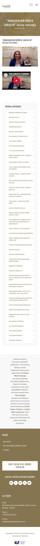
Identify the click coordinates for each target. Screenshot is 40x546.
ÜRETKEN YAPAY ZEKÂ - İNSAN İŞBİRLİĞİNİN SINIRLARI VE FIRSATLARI (20, 195)
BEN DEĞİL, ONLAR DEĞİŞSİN (16, 131)
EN (37, 5)
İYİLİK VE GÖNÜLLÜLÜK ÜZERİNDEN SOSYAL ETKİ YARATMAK (20, 168)
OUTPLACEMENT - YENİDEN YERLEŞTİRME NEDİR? (19, 202)
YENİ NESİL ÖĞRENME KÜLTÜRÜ (16, 254)
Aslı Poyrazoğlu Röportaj (16, 326)
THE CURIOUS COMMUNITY (15, 340)
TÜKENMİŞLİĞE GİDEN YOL (15, 127)
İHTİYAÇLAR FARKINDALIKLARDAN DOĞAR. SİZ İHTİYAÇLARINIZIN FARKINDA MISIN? (20, 299)
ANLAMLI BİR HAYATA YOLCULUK (17, 208)
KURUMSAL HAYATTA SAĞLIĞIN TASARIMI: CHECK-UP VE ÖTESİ (19, 214)
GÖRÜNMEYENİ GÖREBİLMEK (16, 266)
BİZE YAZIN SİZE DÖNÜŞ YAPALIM (20, 466)
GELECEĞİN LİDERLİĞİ (14, 249)
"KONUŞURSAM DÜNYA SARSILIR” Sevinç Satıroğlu (19, 315)
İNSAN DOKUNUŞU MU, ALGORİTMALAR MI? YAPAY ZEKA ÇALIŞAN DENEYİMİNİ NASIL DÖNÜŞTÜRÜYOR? (19, 222)
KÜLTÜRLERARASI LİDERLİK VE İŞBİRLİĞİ (19, 162)
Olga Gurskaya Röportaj (15, 335)
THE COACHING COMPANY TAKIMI (14, 446)
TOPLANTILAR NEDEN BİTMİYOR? (17, 122)
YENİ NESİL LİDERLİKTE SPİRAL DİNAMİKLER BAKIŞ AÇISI (20, 188)
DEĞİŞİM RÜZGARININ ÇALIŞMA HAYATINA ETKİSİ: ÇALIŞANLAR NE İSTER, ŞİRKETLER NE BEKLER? (20, 277)
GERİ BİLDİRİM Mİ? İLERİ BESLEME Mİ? (18, 136)
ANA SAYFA (7, 442)
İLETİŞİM (6, 450)
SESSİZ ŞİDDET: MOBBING (15, 141)
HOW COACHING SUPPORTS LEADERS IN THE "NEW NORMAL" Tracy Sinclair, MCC (20, 292)
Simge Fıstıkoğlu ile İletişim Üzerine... (20, 228)
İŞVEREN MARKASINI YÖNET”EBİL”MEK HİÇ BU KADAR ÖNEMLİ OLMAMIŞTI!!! (20, 285)
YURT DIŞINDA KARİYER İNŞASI (16, 146)
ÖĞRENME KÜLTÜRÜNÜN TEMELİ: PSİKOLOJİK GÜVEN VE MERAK (20, 156)
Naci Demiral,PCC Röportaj (16, 321)
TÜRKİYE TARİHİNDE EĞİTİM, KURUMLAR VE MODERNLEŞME (19, 239)
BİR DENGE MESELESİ (14, 117)
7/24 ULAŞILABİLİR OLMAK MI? (16, 150)
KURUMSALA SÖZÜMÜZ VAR (15, 271)
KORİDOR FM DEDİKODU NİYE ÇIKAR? (18, 112)
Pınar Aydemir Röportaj (15, 331)
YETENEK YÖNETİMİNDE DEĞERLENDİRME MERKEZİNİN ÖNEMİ (19, 260)
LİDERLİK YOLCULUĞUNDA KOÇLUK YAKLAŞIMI (20, 245)
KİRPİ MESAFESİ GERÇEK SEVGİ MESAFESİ (19, 309)
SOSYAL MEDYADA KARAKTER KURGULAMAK (19, 305)
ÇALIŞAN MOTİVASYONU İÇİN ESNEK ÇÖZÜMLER (21, 233)
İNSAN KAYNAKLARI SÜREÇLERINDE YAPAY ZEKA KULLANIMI (21, 181)
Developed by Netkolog (20, 536)
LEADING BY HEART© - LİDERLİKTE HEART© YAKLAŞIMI (20, 175)
